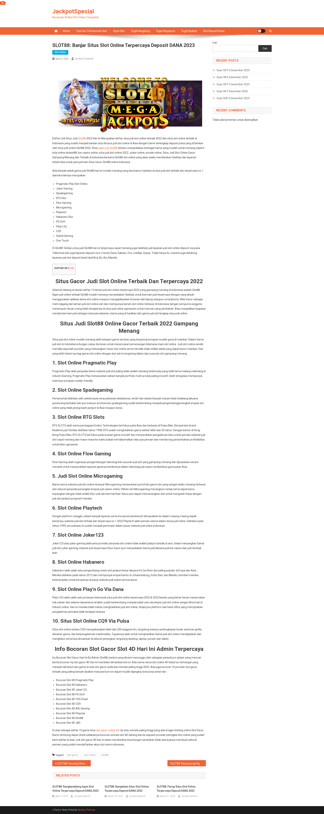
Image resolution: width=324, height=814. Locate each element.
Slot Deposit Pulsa (213, 30)
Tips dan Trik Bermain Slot (91, 30)
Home (66, 30)
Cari (214, 42)
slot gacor (72, 755)
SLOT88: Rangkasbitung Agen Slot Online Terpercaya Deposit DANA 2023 (75, 788)
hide (70, 268)
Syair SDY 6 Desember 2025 (233, 70)
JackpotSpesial (73, 11)
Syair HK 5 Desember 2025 (232, 91)
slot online (89, 755)
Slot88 (82, 138)
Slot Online (60, 52)
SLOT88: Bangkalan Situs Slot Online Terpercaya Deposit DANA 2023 (127, 788)
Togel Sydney (189, 30)
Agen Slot (119, 30)
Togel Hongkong (140, 30)
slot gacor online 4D (107, 730)
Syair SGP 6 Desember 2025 (233, 98)
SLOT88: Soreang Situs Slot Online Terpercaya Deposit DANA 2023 (74, 763)
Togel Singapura (165, 30)
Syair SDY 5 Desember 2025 (233, 84)
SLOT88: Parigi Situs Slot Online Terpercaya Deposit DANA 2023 (176, 788)
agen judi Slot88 (107, 147)
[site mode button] (261, 31)
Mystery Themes (86, 810)
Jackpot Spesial (84, 58)
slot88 (104, 755)
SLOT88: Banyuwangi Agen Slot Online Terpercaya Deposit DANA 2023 (188, 763)
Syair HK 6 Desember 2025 (232, 77)
